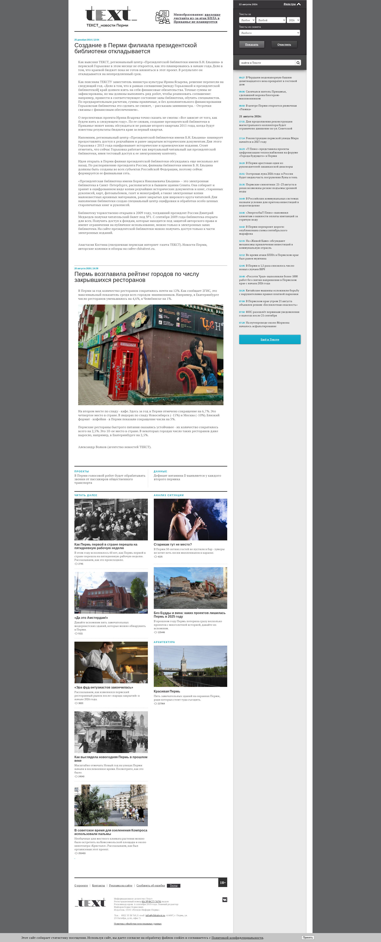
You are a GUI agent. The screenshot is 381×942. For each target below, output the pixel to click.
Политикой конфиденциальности (237, 937)
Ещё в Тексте (270, 339)
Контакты (98, 885)
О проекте (81, 885)
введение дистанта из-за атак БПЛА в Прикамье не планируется (197, 18)
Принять (308, 937)
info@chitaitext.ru (155, 915)
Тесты (173, 885)
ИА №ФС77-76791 (151, 901)
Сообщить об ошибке (151, 885)
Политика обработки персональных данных (138, 923)
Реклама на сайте (120, 885)
